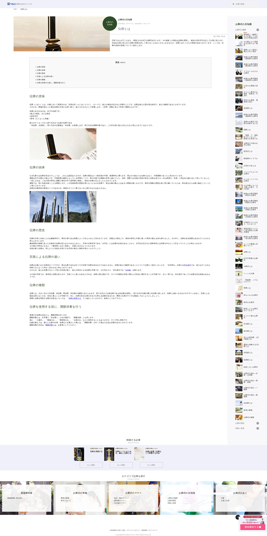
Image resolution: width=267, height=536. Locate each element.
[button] (233, 4)
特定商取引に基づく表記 (117, 530)
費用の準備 (65, 498)
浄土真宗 (187, 265)
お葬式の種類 (173, 498)
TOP (15, 9)
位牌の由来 (40, 70)
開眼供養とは (51, 325)
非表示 (123, 62)
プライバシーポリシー (133, 530)
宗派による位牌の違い (45, 76)
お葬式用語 (172, 500)
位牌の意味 (40, 67)
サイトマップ (153, 530)
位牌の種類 (40, 79)
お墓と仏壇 (225, 500)
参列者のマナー (120, 500)
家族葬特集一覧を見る (14, 498)
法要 (222, 498)
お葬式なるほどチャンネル (23, 4)
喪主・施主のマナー (121, 498)
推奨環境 (144, 530)
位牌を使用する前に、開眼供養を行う (50, 83)
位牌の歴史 (40, 73)
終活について (66, 500)
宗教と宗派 (172, 503)
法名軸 (128, 270)
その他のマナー (120, 503)
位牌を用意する (75, 298)
